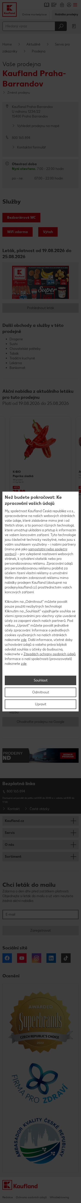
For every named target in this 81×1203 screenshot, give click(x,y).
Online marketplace (34, 14)
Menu (75, 5)
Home (7, 44)
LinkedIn (51, 958)
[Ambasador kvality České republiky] (40, 1141)
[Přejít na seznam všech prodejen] (40, 757)
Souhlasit (41, 680)
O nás (9, 845)
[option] (43, 457)
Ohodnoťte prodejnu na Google (40, 722)
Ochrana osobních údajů (31, 1197)
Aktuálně (33, 44)
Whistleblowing (59, 1197)
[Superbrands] (40, 1022)
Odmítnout (40, 692)
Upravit (40, 704)
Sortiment (13, 856)
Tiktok (66, 958)
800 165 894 (16, 791)
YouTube (22, 958)
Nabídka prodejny (66, 14)
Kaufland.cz (14, 821)
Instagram (36, 958)
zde (24, 640)
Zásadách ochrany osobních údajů (50, 654)
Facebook (7, 958)
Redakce (7, 1197)
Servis (10, 833)
